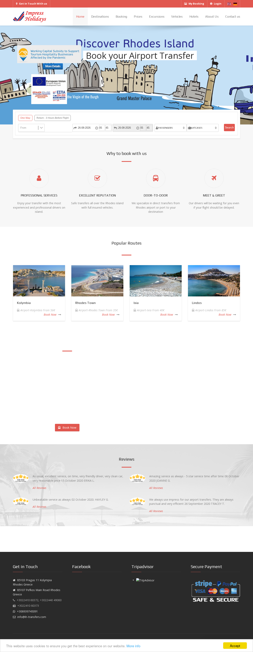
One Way (25, 118)
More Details (52, 66)
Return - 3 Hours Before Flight (53, 118)
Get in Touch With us (33, 3)
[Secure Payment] (215, 591)
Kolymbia (24, 303)
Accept (235, 645)
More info (133, 645)
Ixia (136, 303)
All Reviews (39, 488)
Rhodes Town (85, 303)
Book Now (50, 314)
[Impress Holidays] (29, 16)
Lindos (197, 303)
